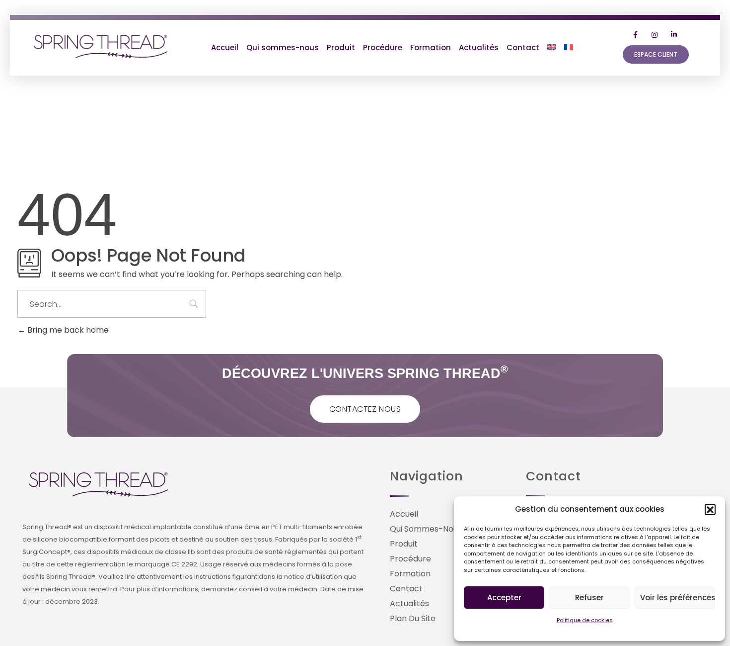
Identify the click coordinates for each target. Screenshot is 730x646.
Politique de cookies (585, 620)
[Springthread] (101, 46)
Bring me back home (67, 330)
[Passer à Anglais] (551, 48)
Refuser (589, 597)
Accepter (504, 597)
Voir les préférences (677, 597)
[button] (710, 509)
